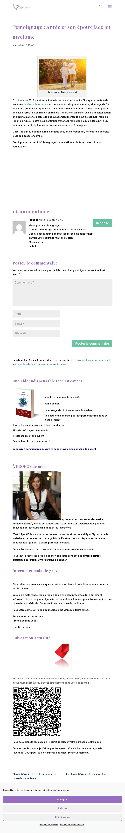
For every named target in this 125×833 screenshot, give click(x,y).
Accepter (62, 799)
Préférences (62, 817)
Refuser (62, 808)
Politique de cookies (49, 825)
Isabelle (33, 219)
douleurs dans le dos (36, 104)
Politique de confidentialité (72, 825)
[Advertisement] (62, 171)
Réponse (102, 223)
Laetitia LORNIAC (25, 45)
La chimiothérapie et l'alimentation (86, 774)
